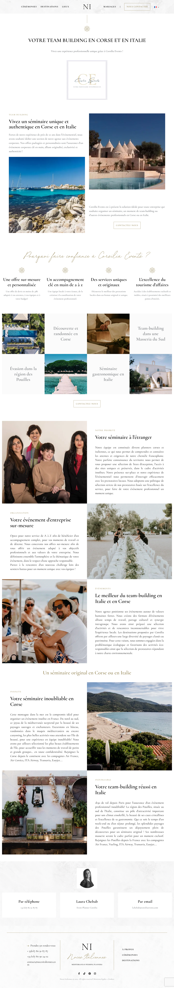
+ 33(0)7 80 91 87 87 (37, 951)
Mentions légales (100, 979)
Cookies (111, 979)
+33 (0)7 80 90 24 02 (37, 956)
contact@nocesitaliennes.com (41, 963)
